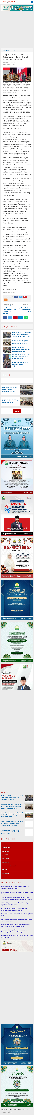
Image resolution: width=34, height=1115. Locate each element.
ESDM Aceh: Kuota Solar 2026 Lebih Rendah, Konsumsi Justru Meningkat (21, 356)
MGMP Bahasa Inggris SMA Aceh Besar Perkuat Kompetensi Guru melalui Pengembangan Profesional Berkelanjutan (21, 343)
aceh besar (5, 858)
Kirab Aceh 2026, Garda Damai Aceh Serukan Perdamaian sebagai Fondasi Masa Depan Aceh (9, 391)
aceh (3, 877)
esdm (4, 844)
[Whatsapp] (26, 317)
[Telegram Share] (20, 317)
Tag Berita (5, 862)
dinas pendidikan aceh (9, 866)
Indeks (2, 1111)
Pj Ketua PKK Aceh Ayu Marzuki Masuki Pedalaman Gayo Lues (25, 307)
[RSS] (5, 300)
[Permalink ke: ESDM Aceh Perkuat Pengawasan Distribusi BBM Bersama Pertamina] (7, 350)
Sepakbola (5, 873)
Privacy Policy (9, 1111)
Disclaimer (24, 1111)
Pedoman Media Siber (7, 1112)
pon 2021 (5, 855)
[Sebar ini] (5, 317)
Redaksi (17, 1111)
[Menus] (32, 2)
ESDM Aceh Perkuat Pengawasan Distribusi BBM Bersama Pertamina (21, 349)
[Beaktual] (9, 2)
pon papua (5, 851)
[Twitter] (20, 297)
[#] (17, 8)
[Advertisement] (17, 30)
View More (17, 411)
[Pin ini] (15, 317)
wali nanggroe (6, 847)
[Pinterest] (25, 297)
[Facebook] (16, 297)
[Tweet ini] (10, 317)
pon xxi (4, 869)
